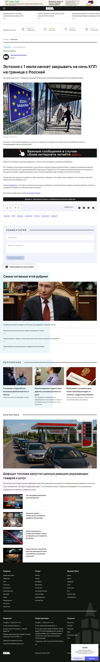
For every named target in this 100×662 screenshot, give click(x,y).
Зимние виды (39, 594)
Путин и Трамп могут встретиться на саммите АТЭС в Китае (51, 14)
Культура (6, 594)
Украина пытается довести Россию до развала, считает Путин (29, 324)
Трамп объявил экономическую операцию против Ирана (23, 346)
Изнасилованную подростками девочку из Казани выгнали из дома (48, 391)
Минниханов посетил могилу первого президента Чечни (23, 331)
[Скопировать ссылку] (93, 208)
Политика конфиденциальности (13, 644)
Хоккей (37, 578)
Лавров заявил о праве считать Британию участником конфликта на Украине (31, 338)
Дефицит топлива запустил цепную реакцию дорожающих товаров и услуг (45, 476)
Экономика (6, 588)
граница (20, 216)
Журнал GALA (73, 571)
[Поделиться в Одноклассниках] (84, 208)
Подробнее (77, 658)
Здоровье (70, 581)
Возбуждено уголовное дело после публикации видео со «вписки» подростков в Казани (79, 391)
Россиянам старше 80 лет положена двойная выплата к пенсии (16, 391)
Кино (68, 585)
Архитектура (71, 594)
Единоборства (39, 597)
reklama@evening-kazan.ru (48, 626)
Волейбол (38, 581)
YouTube (69, 626)
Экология (6, 603)
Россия (36, 216)
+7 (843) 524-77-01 (47, 622)
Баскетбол (38, 585)
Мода (69, 575)
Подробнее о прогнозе (9, 30)
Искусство (70, 588)
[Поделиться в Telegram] (88, 208)
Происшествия (8, 591)
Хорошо (92, 658)
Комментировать (15, 258)
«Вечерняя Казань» (18, 55)
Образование (7, 600)
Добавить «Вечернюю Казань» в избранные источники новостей (50, 199)
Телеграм (70, 629)
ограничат (45, 216)
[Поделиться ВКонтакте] (79, 208)
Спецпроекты (71, 597)
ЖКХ (4, 581)
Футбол (37, 575)
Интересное (39, 600)
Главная (6, 39)
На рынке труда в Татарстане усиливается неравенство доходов (35, 515)
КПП (13, 216)
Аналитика (11, 415)
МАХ (68, 638)
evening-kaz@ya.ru (14, 626)
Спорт (38, 571)
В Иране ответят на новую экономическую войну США (13, 14)
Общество (6, 578)
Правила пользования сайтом (13, 640)
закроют (54, 216)
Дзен (68, 632)
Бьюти (69, 578)
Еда (68, 591)
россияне (28, 216)
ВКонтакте (70, 622)
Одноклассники (72, 635)
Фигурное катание (41, 591)
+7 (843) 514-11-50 (15, 622)
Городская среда (8, 575)
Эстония (7, 216)
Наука (5, 597)
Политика (14, 39)
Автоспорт (38, 588)
